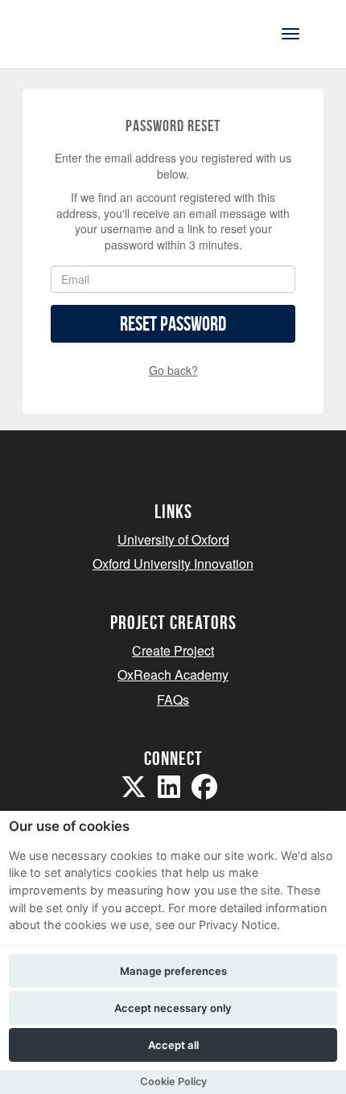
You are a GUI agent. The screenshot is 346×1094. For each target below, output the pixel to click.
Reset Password (173, 324)
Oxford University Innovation (173, 563)
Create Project (173, 650)
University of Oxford (173, 539)
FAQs (173, 699)
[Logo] (91, 32)
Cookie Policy (173, 1081)
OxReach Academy (173, 674)
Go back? (173, 370)
